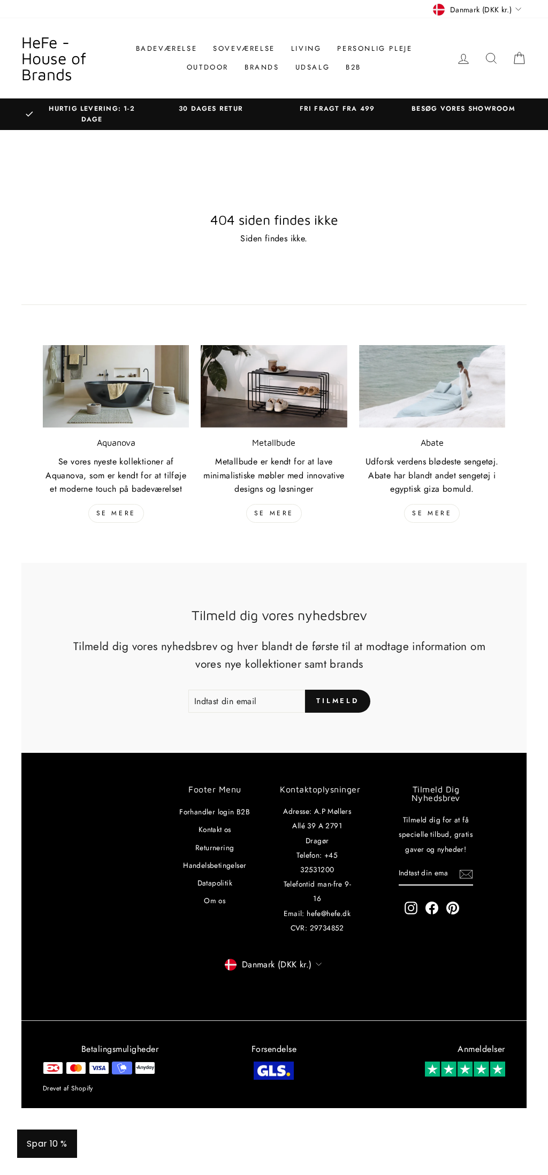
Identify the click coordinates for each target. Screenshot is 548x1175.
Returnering (214, 847)
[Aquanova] (116, 386)
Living (306, 48)
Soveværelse (244, 48)
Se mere (116, 513)
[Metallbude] (274, 386)
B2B (353, 67)
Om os (214, 900)
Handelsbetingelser (214, 865)
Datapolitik (214, 883)
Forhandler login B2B (214, 811)
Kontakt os (215, 829)
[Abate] (432, 386)
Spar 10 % (47, 1144)
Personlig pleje (374, 48)
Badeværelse (166, 48)
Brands (262, 67)
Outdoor (208, 67)
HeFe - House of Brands (53, 58)
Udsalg (312, 67)
